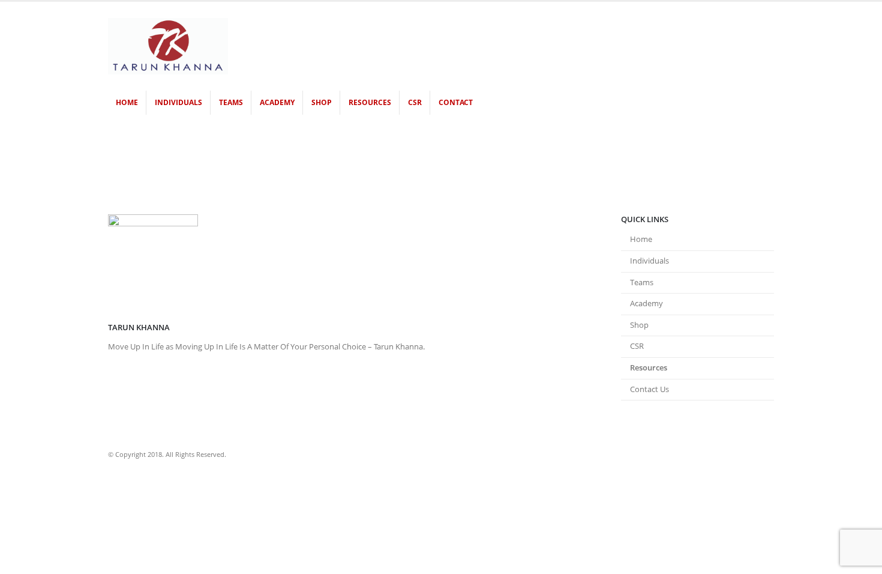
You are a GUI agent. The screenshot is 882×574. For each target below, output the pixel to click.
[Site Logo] (168, 46)
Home (127, 102)
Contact (456, 102)
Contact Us (649, 389)
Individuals (178, 102)
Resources (370, 102)
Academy (277, 102)
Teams (231, 102)
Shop (321, 102)
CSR (415, 102)
